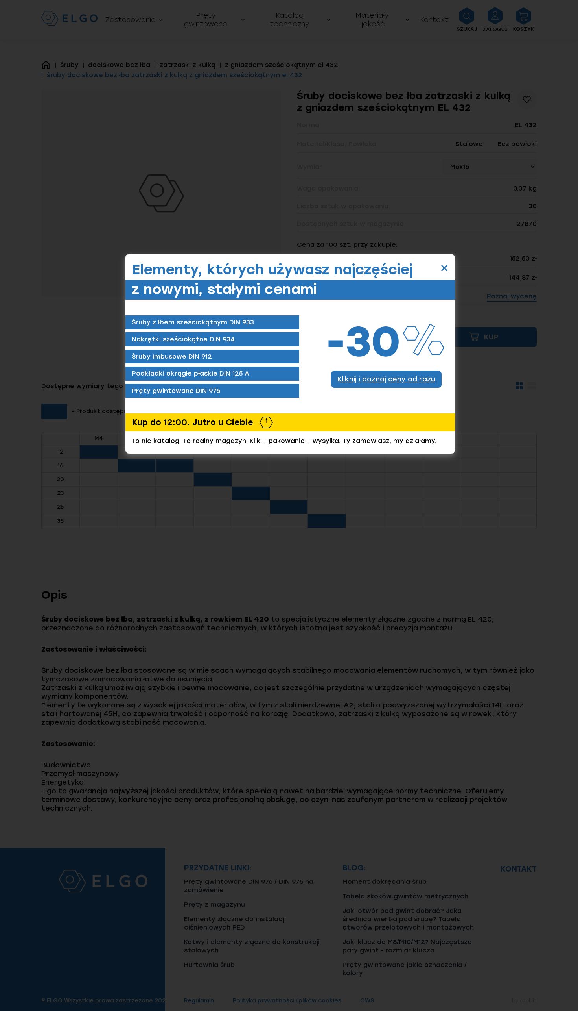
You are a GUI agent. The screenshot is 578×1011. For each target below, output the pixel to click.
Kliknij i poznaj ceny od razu (386, 379)
